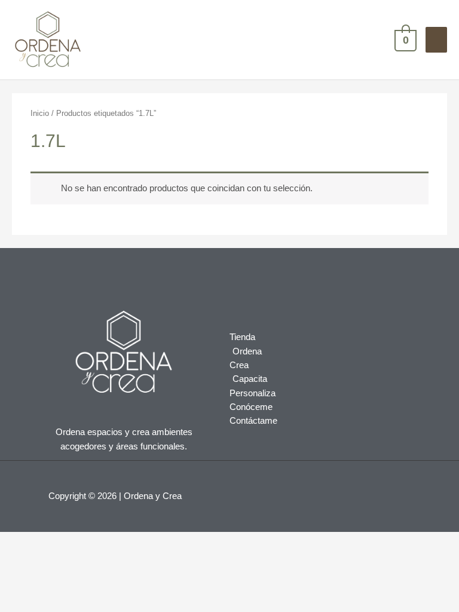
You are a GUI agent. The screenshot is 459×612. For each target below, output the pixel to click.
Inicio (39, 113)
